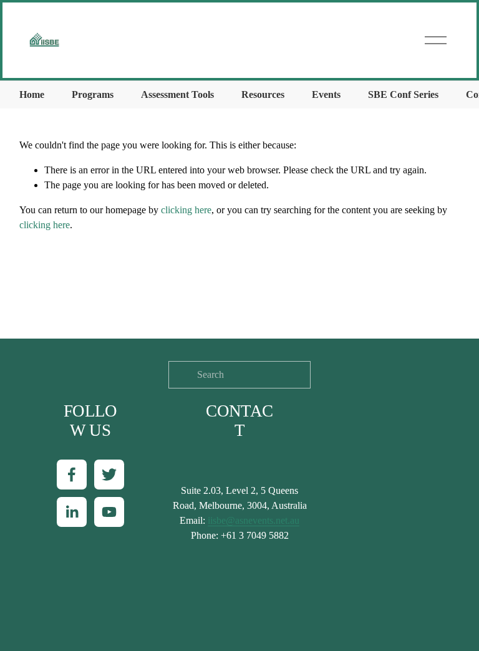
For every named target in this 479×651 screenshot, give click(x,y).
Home (31, 94)
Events (326, 94)
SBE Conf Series (403, 94)
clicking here (186, 210)
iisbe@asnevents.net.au (253, 520)
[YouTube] (109, 512)
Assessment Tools (177, 94)
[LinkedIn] (72, 512)
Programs (93, 94)
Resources (262, 94)
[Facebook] (72, 474)
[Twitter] (109, 474)
